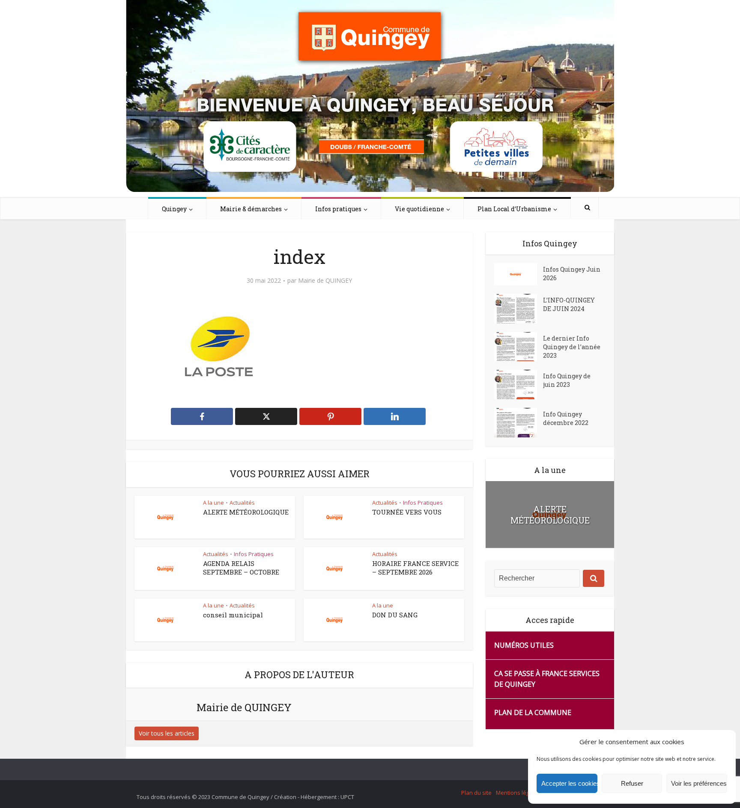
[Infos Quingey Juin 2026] (518, 274)
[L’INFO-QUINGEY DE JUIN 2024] (518, 308)
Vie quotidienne (419, 209)
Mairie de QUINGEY (325, 280)
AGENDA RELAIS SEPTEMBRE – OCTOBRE (241, 567)
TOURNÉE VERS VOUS (407, 512)
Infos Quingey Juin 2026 (571, 273)
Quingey (174, 209)
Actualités (242, 502)
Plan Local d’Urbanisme (514, 209)
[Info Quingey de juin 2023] (518, 384)
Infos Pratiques (423, 502)
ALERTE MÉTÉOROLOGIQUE (246, 512)
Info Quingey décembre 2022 (565, 418)
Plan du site (476, 792)
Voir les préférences (699, 783)
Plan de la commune (532, 712)
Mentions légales (518, 792)
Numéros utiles (524, 645)
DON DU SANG (395, 614)
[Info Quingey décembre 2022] (518, 422)
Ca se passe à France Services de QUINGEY (547, 679)
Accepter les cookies (569, 783)
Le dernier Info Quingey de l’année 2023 (571, 346)
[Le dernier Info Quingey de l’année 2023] (518, 347)
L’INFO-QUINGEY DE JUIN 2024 (569, 304)
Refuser (632, 783)
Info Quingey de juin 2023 (567, 380)
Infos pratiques (338, 209)
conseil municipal (233, 614)
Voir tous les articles (166, 733)
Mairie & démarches (251, 209)
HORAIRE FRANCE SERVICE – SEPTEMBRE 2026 (415, 567)
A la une (213, 502)
